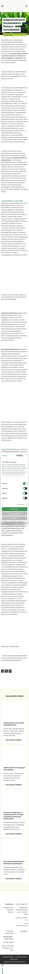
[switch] (25, 488)
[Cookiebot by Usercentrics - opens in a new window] (17, 456)
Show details (20, 504)
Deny (14, 518)
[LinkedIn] (2, 971)
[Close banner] (26, 456)
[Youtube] (2, 973)
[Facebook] (2, 969)
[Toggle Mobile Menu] (2, 6)
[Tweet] (6, 671)
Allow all (14, 509)
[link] (12, 6)
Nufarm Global (13, 959)
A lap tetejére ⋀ (24, 931)
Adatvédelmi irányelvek (21, 957)
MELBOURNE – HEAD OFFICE (8, 938)
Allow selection (14, 513)
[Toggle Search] (26, 6)
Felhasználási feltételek (8, 957)
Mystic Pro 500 (7, 449)
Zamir (4, 544)
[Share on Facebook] (2, 671)
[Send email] (10, 671)
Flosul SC (9, 158)
